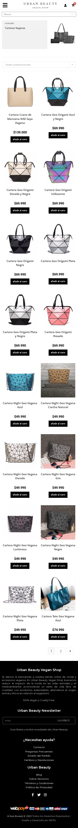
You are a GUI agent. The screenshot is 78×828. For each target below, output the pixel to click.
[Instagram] (45, 794)
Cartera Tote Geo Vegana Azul (58, 618)
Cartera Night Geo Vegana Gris (58, 476)
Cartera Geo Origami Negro (20, 263)
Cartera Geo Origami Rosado (58, 334)
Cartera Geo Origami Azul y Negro (58, 117)
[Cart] (73, 5)
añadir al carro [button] (20, 139)
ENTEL (52, 820)
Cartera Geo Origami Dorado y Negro (20, 192)
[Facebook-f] (32, 794)
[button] (35, 83)
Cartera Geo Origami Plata (58, 261)
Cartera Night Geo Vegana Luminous (20, 547)
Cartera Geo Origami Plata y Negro (20, 334)
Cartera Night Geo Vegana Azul (20, 405)
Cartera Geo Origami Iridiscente (58, 192)
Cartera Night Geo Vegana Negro (58, 547)
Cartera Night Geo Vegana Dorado (20, 476)
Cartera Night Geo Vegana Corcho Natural (58, 405)
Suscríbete (64, 720)
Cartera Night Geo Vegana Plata (20, 618)
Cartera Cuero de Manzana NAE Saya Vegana (20, 119)
